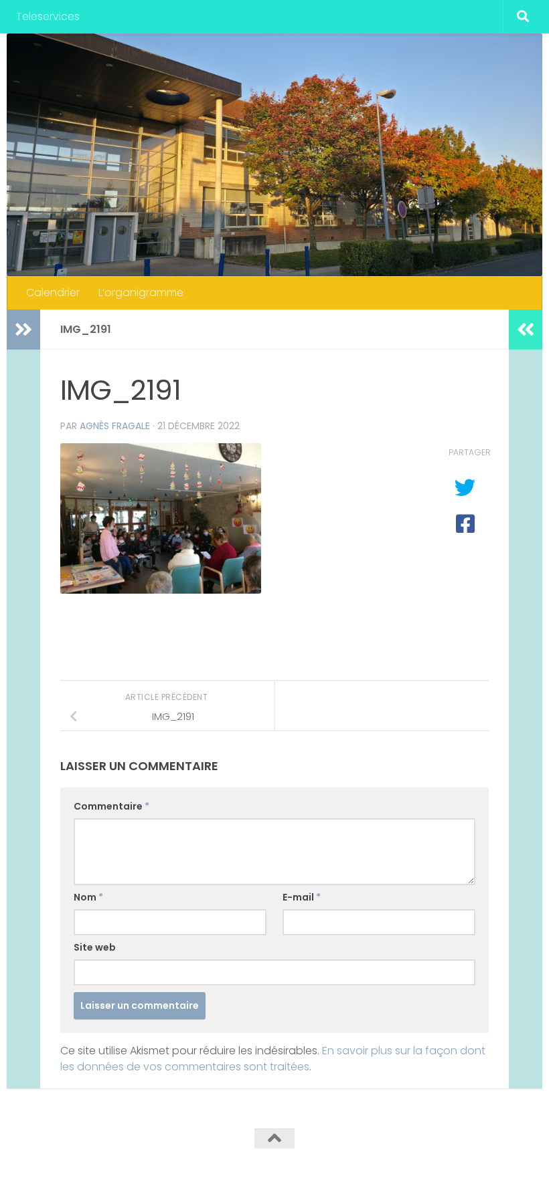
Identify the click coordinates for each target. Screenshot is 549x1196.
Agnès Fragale (115, 426)
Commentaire (111, 806)
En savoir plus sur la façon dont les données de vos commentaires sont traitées (272, 1058)
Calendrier (53, 292)
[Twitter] (464, 1164)
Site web (95, 947)
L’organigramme (140, 292)
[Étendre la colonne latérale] (23, 330)
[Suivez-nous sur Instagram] (512, 1164)
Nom (88, 897)
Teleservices (48, 16)
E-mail (302, 897)
